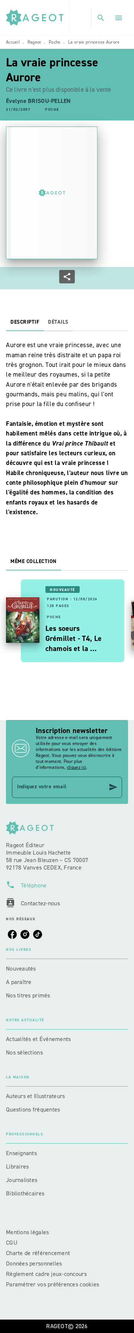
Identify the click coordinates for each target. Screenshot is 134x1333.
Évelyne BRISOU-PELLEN (38, 101)
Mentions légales (27, 1232)
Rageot (34, 42)
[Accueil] (37, 17)
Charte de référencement (38, 1253)
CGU (12, 1242)
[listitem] (12, 934)
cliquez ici (76, 767)
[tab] (25, 322)
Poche (55, 42)
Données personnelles (34, 1263)
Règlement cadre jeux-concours (46, 1274)
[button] (52, 109)
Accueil (13, 42)
